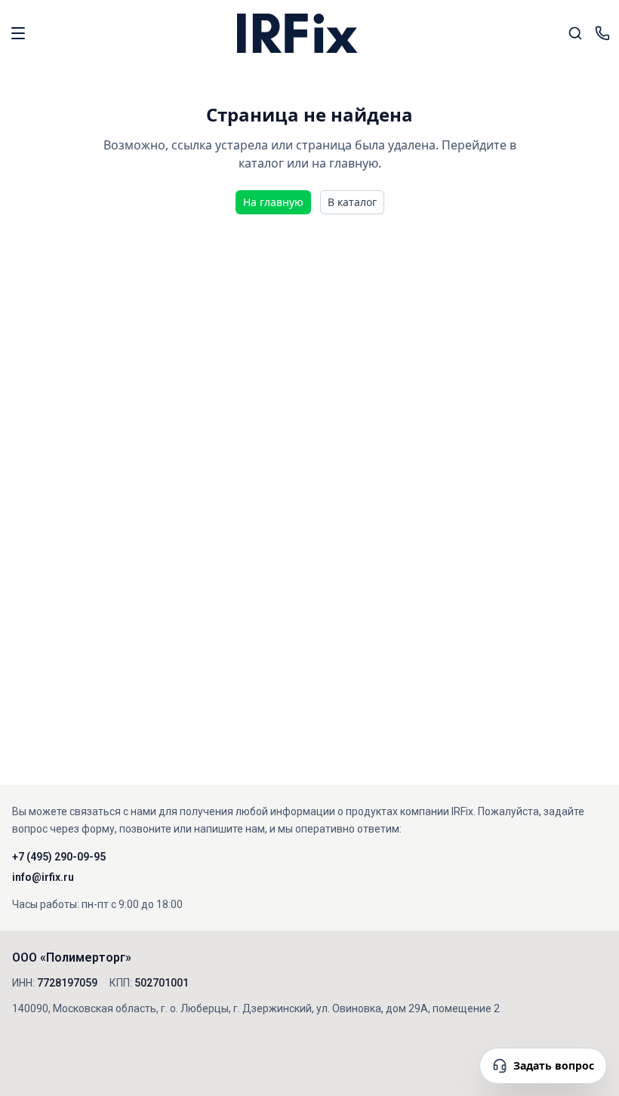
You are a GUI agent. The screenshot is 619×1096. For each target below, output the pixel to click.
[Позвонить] (602, 33)
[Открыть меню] (18, 33)
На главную (273, 202)
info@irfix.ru (43, 877)
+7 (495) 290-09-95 (59, 857)
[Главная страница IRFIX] (297, 33)
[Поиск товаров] (575, 33)
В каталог (352, 202)
